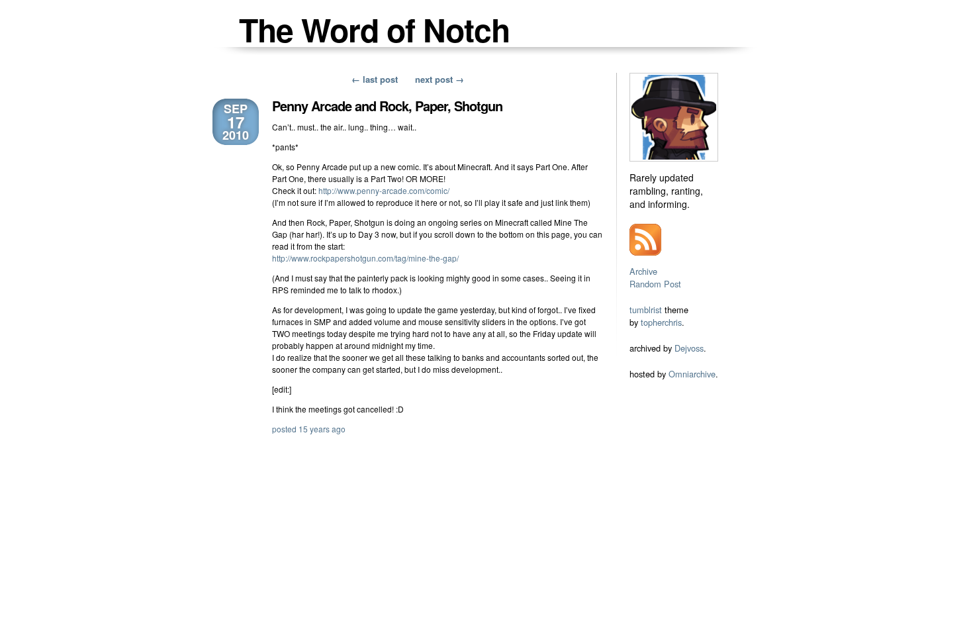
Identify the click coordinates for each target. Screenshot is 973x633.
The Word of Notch (374, 29)
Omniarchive (692, 373)
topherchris (661, 322)
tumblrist (645, 309)
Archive (643, 271)
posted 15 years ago (309, 428)
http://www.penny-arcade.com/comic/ (383, 190)
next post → (439, 79)
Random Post (655, 283)
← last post (374, 79)
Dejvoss (689, 348)
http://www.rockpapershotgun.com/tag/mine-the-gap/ (365, 258)
